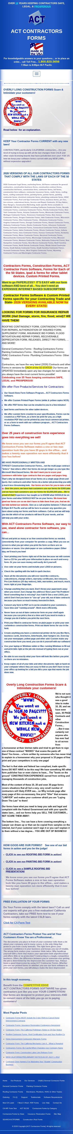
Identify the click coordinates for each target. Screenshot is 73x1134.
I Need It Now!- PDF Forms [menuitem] (28, 1103)
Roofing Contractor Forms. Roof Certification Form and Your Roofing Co (35, 1034)
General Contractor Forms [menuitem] (13, 1086)
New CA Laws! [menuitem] (8, 1103)
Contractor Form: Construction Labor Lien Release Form (29, 1052)
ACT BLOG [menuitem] (24, 1108)
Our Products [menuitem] (16, 1081)
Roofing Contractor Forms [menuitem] (13, 1092)
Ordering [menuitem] (6, 1097)
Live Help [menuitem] (45, 1103)
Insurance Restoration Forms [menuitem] (39, 1114)
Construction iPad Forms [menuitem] (32, 1119)
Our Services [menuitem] (29, 1081)
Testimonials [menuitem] (35, 1097)
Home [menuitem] (5, 1081)
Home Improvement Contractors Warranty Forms (26, 1039)
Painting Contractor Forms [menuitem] (36, 1086)
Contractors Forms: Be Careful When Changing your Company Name (34, 1048)
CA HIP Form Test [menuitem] (10, 1108)
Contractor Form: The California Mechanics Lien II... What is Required (34, 1043)
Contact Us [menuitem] (57, 1103)
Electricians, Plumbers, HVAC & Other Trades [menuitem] (44, 1092)
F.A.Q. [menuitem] (15, 1097)
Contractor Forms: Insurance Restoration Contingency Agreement (33, 1025)
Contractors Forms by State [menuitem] (13, 1114)
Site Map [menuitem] (57, 1114)
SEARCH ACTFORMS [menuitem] (11, 1119)
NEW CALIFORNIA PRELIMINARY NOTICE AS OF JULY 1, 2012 (33, 1057)
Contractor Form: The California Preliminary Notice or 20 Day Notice (34, 1030)
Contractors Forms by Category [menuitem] (44, 1108)
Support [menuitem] (24, 1097)
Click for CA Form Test (16, 922)
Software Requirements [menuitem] (53, 1097)
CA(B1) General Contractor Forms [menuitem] (51, 1081)
